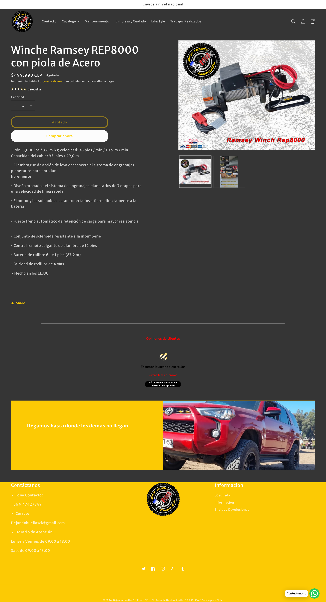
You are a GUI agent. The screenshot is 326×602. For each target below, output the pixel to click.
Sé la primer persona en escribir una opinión (163, 384)
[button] (70, 21)
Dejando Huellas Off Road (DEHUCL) (134, 600)
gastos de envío (54, 81)
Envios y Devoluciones (232, 510)
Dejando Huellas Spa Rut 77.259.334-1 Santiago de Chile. (189, 600)
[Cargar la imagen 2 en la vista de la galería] (229, 172)
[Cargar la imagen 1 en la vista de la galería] (195, 172)
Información (224, 502)
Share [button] (20, 303)
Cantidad (17, 97)
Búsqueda (222, 495)
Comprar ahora (59, 136)
